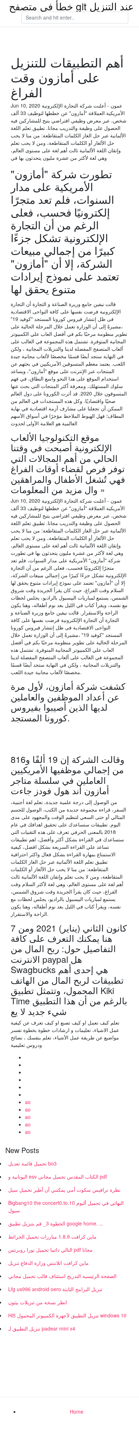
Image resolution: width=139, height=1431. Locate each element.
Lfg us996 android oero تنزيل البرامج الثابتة (55, 1289)
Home (76, 1411)
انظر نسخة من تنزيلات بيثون (37, 1302)
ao (28, 1101)
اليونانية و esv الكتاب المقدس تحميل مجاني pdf (57, 1176)
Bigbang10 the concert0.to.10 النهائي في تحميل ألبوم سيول (66, 1206)
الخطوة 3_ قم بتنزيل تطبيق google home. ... (55, 1223)
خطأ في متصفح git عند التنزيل (71, 6)
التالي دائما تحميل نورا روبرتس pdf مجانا (50, 1249)
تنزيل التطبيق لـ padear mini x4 (41, 1328)
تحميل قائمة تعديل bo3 (32, 1163)
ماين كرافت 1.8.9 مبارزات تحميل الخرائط (52, 1236)
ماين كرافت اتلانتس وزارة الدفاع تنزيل (48, 1262)
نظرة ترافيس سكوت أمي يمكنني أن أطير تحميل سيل (64, 1189)
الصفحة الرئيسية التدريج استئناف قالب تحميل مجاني (62, 1275)
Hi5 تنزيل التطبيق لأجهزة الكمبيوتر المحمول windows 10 (67, 1315)
